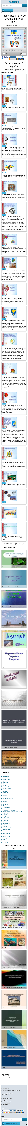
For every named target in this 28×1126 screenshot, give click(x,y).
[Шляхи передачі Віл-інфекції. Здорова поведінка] (14, 979)
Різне (4, 821)
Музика (4, 805)
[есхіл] (14, 1059)
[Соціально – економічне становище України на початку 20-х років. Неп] (14, 699)
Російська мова (6, 824)
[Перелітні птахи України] (14, 599)
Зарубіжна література (8, 798)
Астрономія (5, 782)
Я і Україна (5, 842)
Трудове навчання (7, 829)
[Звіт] (14, 999)
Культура (5, 801)
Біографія (5, 783)
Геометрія (5, 791)
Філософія (5, 838)
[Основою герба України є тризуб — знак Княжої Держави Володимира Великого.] (9, 99)
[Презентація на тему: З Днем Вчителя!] (14, 899)
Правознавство (6, 817)
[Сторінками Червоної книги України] (14, 578)
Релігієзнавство (6, 823)
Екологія (5, 794)
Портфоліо (5, 816)
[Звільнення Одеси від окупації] (14, 1019)
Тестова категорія (7, 827)
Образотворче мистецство (9, 810)
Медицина (5, 804)
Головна (3, 12)
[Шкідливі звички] (14, 959)
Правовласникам (7, 1101)
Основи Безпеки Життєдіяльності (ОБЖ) (12, 811)
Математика (6, 802)
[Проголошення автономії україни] (14, 739)
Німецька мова (6, 807)
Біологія (5, 785)
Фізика (4, 835)
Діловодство (5, 792)
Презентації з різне (10, 12)
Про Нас (5, 1100)
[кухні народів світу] (14, 879)
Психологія (5, 820)
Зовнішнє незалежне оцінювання (10, 799)
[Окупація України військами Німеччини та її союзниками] (14, 719)
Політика (5, 814)
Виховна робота (6, 786)
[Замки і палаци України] (14, 619)
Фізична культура (7, 836)
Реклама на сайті (7, 1103)
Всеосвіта (5, 1104)
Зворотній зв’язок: (11, 1090)
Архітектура (5, 781)
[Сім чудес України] (14, 639)
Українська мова (6, 833)
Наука (4, 808)
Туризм (4, 830)
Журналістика (6, 797)
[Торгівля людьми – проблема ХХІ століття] (14, 919)
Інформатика (6, 775)
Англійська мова (6, 779)
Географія (5, 789)
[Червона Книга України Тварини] (14, 659)
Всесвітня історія (7, 788)
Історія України (6, 776)
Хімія (4, 839)
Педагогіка (5, 813)
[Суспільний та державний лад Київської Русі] (14, 679)
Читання (5, 840)
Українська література (8, 832)
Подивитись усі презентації (5, 1075)
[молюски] (14, 939)
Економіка (5, 795)
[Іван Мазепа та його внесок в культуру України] (14, 759)
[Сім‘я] (14, 859)
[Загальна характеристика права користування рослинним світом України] (14, 558)
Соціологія (5, 826)
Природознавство (7, 819)
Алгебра (5, 778)
